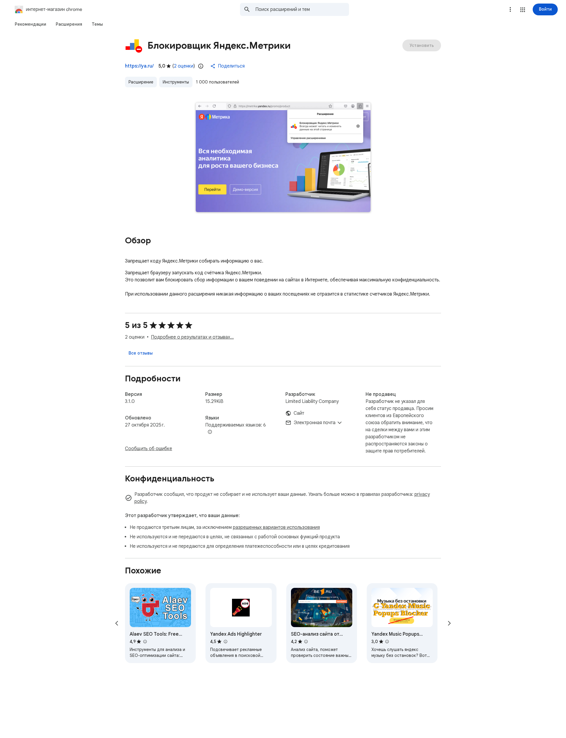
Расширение (141, 82)
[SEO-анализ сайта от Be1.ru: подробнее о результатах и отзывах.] (306, 641)
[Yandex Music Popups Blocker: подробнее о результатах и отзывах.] (387, 641)
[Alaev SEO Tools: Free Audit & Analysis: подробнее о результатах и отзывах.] (145, 641)
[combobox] (302, 9)
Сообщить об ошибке (148, 449)
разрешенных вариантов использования (276, 527)
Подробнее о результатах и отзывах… (192, 337)
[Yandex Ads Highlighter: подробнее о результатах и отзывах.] (225, 641)
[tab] (30, 24)
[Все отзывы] (140, 353)
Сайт (299, 413)
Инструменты (176, 82)
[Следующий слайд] (449, 623)
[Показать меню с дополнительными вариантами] (510, 9)
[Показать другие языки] (209, 432)
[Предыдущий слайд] (117, 623)
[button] (523, 10)
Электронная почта (314, 423)
